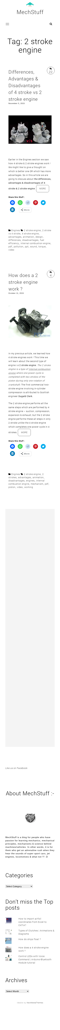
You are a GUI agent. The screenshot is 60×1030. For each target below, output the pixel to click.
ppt (27, 246)
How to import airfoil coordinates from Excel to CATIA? (32, 922)
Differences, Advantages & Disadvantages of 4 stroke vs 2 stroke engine (25, 85)
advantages (14, 237)
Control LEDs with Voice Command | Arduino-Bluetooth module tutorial (35, 959)
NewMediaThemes (35, 1003)
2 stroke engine (32, 230)
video (11, 250)
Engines (15, 230)
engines (30, 480)
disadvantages (30, 240)
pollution (18, 246)
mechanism (37, 484)
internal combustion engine (35, 243)
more (44, 189)
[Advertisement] (30, 628)
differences (14, 240)
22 (51, 72)
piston (11, 487)
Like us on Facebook (16, 768)
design (39, 237)
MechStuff (30, 12)
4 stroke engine (30, 233)
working (28, 487)
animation (28, 237)
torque (42, 246)
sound (33, 246)
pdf (10, 246)
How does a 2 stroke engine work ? (23, 282)
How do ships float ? (29, 939)
